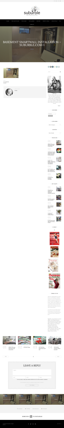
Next (58, 356)
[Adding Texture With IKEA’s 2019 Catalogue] (9, 340)
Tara (28, 38)
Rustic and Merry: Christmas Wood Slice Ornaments (51, 162)
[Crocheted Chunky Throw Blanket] (54, 340)
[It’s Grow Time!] (24, 340)
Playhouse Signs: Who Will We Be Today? (51, 221)
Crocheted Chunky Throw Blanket (57, 348)
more (59, 105)
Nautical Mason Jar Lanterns (51, 200)
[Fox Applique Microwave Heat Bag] (39, 340)
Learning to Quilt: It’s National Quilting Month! (51, 192)
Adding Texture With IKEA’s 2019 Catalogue (51, 145)
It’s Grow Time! (27, 347)
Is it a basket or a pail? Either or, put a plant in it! (51, 170)
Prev (6, 356)
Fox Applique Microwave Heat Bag (42, 348)
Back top (58, 423)
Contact (32, 24)
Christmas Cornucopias (50, 214)
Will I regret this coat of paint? (51, 207)
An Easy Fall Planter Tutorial (50, 178)
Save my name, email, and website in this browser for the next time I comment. (32, 379)
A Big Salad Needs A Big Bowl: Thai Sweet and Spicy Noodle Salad (51, 154)
